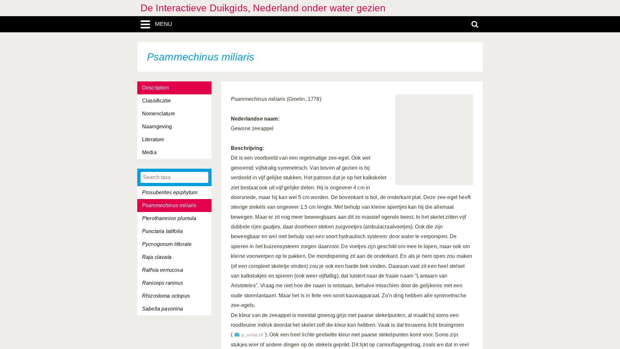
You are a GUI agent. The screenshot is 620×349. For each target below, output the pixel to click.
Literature (153, 139)
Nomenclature (158, 113)
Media (149, 152)
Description (155, 87)
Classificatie (156, 100)
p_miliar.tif (252, 335)
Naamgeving (157, 126)
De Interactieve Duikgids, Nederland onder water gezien (263, 8)
